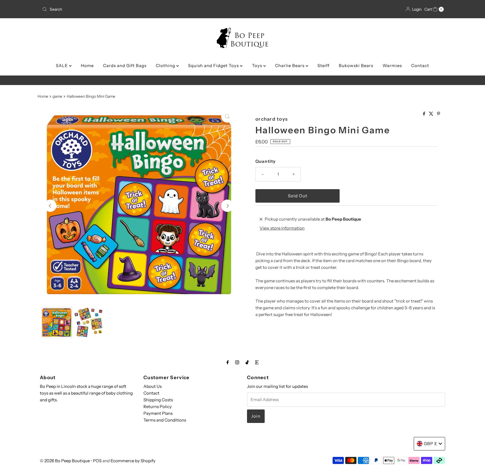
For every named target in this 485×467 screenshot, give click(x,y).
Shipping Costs (158, 399)
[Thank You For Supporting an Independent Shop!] (242, 80)
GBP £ (430, 443)
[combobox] (106, 9)
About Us (152, 386)
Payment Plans (158, 413)
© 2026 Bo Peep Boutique (65, 460)
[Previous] (50, 206)
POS (97, 460)
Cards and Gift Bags (125, 65)
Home (87, 65)
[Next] (227, 206)
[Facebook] (228, 362)
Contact (420, 65)
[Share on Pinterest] (438, 114)
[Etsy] (256, 362)
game (57, 96)
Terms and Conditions (164, 420)
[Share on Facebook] (424, 114)
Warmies (392, 65)
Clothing (166, 65)
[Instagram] (237, 362)
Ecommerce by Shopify (133, 460)
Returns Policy (157, 406)
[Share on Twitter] (431, 114)
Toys (257, 65)
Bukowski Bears (356, 65)
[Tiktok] (247, 362)
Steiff (323, 65)
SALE (62, 65)
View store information (282, 228)
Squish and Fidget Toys (214, 65)
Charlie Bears (290, 65)
